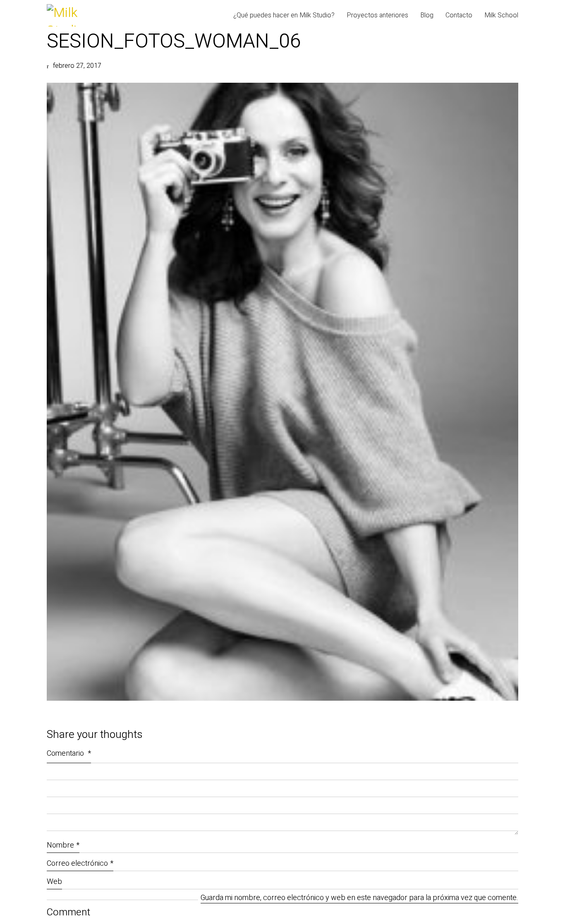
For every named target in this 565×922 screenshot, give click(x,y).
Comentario (69, 753)
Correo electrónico (80, 863)
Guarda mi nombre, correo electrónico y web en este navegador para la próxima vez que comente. (359, 898)
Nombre (63, 845)
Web (54, 881)
